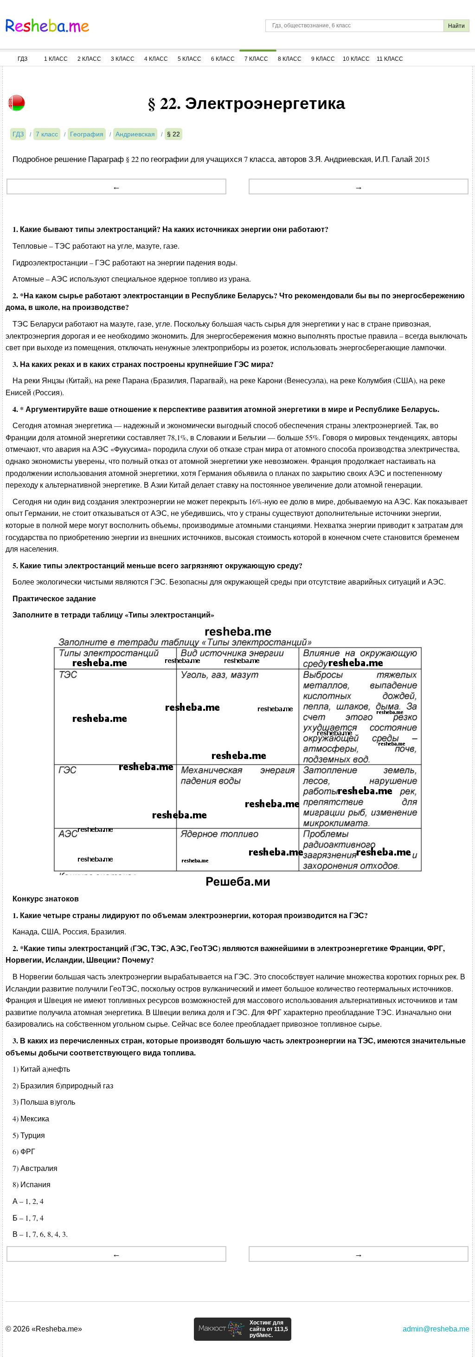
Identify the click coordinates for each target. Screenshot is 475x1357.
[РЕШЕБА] (47, 25)
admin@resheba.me (436, 1329)
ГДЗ (22, 59)
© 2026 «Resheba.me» (44, 1329)
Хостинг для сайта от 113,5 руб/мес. (269, 1329)
